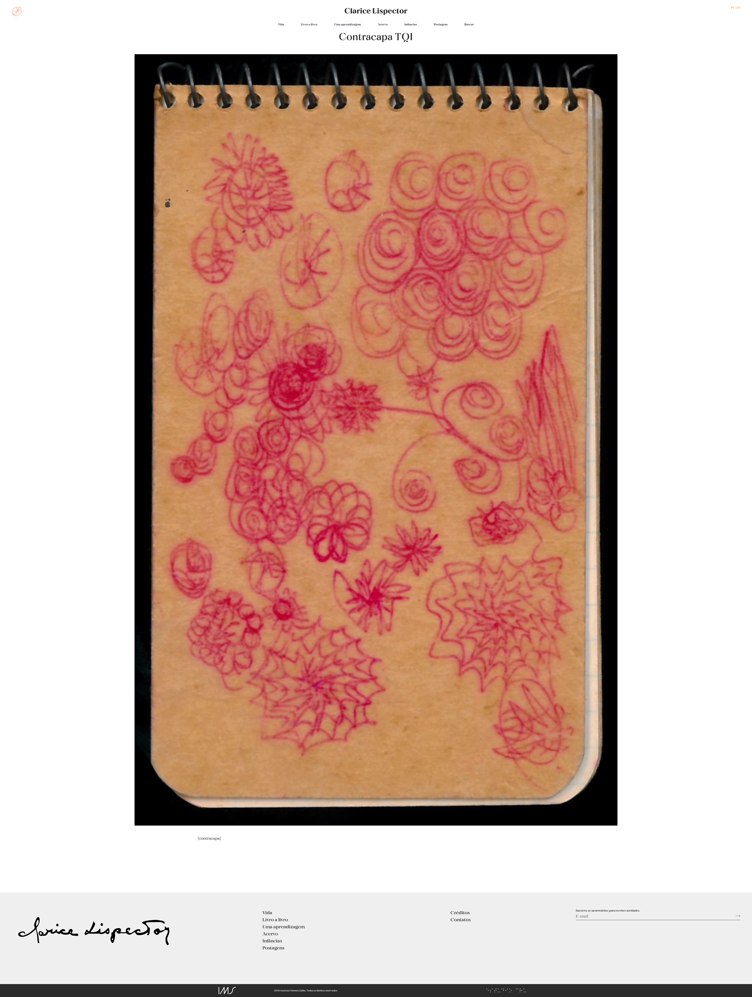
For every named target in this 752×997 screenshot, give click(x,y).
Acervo (383, 24)
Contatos (460, 919)
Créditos (460, 912)
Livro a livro (309, 24)
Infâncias (410, 24)
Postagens (441, 24)
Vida (281, 24)
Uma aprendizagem (347, 24)
